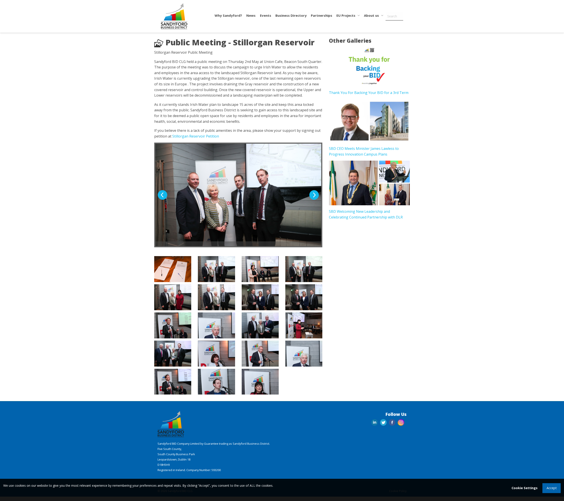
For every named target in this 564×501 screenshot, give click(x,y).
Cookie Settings (525, 488)
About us (372, 15)
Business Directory (291, 15)
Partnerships (321, 15)
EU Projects (346, 15)
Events (265, 15)
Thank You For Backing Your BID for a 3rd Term (368, 92)
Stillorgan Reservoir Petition (195, 136)
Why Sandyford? (228, 15)
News (251, 15)
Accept (552, 488)
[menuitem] (228, 16)
